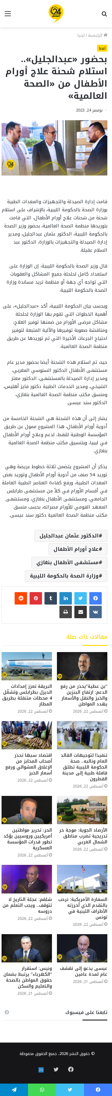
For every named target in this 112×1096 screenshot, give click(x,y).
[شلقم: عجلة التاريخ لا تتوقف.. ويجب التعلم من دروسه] (27, 879)
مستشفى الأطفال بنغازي (67, 562)
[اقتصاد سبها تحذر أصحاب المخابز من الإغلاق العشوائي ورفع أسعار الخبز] (27, 735)
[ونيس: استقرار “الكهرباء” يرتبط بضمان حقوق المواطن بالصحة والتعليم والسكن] (27, 948)
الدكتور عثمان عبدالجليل (69, 536)
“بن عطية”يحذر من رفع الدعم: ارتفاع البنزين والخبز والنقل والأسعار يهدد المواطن (83, 695)
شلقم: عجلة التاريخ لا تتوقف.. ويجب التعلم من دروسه (27, 905)
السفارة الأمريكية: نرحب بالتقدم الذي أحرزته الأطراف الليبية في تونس (82, 908)
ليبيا (81, 35)
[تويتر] (80, 598)
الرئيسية (96, 35)
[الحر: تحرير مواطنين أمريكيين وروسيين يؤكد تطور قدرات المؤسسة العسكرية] (27, 810)
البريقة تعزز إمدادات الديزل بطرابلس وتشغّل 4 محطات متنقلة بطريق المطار (27, 695)
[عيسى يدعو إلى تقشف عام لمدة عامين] (82, 948)
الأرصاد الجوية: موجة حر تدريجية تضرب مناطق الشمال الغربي (83, 836)
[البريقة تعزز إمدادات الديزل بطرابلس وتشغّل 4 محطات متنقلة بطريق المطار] (27, 666)
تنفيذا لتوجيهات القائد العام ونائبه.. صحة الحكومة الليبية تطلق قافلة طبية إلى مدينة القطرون (84, 767)
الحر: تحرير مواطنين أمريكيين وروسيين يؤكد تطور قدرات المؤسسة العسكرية (27, 839)
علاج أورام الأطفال (76, 549)
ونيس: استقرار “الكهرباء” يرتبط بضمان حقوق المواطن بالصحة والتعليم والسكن (27, 977)
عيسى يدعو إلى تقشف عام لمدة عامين (82, 971)
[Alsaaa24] (56, 13)
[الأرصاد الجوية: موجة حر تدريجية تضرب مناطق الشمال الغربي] (82, 810)
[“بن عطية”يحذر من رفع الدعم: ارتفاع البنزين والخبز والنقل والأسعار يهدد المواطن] (82, 666)
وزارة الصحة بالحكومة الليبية (64, 576)
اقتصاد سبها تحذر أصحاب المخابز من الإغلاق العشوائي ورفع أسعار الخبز (28, 764)
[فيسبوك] (95, 598)
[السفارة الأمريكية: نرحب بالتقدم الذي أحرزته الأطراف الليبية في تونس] (82, 879)
